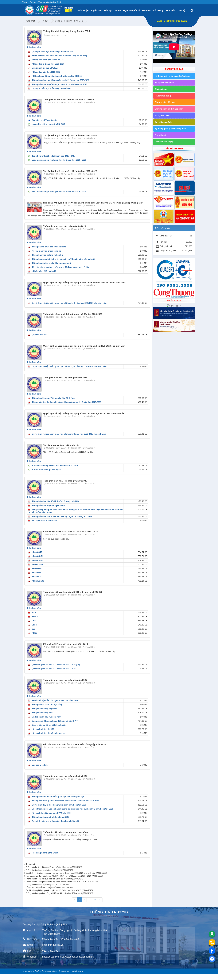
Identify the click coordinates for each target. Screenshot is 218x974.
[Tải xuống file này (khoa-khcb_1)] (29, 633)
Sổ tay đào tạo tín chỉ (164, 82)
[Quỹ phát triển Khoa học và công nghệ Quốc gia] (163, 188)
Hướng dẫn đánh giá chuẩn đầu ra (47, 60)
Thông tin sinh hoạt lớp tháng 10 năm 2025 (65, 776)
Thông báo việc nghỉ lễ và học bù (47, 255)
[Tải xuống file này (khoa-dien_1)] (29, 629)
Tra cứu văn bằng (163, 96)
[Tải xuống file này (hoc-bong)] (29, 853)
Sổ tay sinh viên (162, 115)
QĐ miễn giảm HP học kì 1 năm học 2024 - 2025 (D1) (56, 665)
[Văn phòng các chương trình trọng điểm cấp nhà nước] (163, 202)
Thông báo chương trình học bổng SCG (50, 817)
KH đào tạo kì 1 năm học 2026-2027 (48, 64)
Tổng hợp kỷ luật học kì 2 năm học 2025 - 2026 (53, 156)
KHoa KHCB (37, 564)
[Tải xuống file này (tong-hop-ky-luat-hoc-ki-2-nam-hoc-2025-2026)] (29, 156)
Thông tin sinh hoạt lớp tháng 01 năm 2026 (65, 481)
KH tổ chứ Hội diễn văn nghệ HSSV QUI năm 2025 (55, 700)
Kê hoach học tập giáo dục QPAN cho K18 (51, 813)
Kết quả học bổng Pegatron (44, 709)
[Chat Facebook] (212, 950)
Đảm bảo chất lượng (152, 10)
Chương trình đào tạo (165, 102)
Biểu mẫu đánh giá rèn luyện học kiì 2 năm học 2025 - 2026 (59, 160)
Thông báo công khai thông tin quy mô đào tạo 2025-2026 (72, 314)
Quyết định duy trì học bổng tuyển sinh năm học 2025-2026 (59, 805)
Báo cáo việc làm (40, 765)
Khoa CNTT (37, 552)
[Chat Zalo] (212, 958)
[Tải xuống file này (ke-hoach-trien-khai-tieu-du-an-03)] (29, 520)
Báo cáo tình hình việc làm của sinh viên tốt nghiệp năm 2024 (74, 744)
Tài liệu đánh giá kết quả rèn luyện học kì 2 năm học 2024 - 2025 (59, 890)
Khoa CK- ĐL (38, 556)
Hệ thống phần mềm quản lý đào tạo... (172, 76)
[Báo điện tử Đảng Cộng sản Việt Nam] (184, 216)
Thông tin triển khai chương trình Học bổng (65, 832)
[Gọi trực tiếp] (212, 942)
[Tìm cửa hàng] (212, 934)
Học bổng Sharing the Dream (45, 853)
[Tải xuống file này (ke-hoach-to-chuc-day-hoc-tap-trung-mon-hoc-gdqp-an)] (29, 813)
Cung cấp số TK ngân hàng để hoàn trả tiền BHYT (55, 721)
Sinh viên (170, 10)
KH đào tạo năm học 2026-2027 (46, 72)
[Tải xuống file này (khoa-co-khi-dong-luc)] (29, 621)
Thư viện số (160, 135)
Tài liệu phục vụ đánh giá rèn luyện (61, 445)
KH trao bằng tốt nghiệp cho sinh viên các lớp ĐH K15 (57, 76)
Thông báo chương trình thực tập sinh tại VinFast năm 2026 (59, 84)
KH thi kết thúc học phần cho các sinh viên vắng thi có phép (59, 56)
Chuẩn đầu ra (161, 89)
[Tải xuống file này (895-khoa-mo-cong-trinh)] (29, 573)
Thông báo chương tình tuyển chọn (48, 505)
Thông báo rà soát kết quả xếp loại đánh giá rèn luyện (54, 879)
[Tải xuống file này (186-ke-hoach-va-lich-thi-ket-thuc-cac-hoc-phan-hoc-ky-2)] (29, 56)
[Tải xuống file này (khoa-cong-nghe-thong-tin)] (29, 625)
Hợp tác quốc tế (131, 10)
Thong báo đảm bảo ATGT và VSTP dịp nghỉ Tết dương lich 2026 (62, 516)
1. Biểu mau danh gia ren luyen (46, 470)
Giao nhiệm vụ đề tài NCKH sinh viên (49, 725)
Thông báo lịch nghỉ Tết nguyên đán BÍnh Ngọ (53, 398)
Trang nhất (30, 21)
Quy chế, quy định (163, 122)
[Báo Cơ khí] (184, 188)
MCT (34, 612)
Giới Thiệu (83, 10)
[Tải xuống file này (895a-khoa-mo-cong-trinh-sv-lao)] (29, 577)
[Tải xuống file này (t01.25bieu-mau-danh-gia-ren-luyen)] (29, 470)
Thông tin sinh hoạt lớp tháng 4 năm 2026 (64, 226)
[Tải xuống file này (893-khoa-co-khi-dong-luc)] (29, 556)
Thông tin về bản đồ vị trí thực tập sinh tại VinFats (68, 99)
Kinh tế (35, 617)
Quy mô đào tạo (39, 335)
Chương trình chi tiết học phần (169, 109)
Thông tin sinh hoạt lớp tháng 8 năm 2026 (66, 31)
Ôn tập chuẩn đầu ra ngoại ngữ (46, 717)
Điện (34, 629)
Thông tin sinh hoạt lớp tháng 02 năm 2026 (65, 377)
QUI (81, 971)
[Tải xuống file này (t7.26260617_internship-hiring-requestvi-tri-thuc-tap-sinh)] (29, 124)
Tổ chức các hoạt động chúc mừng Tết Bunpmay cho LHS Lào (60, 267)
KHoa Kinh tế (38, 581)
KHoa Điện (37, 568)
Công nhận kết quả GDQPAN (45, 68)
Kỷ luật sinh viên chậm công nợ (46, 251)
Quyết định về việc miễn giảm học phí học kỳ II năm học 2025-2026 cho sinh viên (84, 282)
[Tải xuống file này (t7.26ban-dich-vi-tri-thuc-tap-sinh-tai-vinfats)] (29, 120)
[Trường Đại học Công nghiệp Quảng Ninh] (24, 9)
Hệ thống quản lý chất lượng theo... (171, 129)
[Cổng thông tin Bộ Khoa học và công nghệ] (184, 174)
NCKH (117, 10)
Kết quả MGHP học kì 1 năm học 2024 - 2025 (65, 644)
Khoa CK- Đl (37, 560)
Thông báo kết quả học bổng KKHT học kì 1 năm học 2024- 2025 (59, 893)
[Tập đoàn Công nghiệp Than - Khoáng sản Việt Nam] (163, 216)
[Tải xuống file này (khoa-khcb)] (29, 564)
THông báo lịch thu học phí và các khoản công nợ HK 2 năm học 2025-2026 (66, 402)
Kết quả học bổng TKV (42, 713)
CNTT (34, 625)
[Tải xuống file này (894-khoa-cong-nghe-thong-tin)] (29, 552)
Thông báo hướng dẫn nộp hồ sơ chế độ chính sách (54, 867)
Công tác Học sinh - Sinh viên (69, 21)
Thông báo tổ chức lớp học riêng (47, 704)
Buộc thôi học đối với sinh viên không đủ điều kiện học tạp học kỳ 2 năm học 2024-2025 (72, 809)
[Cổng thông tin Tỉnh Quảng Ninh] (184, 202)
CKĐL (34, 621)
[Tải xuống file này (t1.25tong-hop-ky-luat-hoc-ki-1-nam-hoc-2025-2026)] (29, 465)
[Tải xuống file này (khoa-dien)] (29, 568)
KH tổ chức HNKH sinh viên (44, 271)
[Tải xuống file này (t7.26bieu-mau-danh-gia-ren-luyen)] (29, 160)
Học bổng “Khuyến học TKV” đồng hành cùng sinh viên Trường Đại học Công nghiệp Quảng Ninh (93, 203)
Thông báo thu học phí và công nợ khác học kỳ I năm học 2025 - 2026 (62, 882)
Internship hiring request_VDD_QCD (48, 124)
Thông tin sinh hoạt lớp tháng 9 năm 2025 (49, 870)
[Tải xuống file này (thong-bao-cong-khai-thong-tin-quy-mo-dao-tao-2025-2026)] (29, 335)
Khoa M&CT (37, 573)
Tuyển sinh (96, 10)
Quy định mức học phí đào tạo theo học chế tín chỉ (55, 821)
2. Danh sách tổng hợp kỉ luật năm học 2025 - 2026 (55, 465)
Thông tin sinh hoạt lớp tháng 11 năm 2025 (65, 680)
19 (95, 900)
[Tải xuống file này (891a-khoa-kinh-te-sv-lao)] (29, 581)
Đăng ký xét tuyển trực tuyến (172, 21)
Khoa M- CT (37, 577)
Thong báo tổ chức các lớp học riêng (49, 247)
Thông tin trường (109, 912)
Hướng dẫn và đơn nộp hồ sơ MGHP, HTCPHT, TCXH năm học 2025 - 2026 (64, 876)
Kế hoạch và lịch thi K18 (43, 729)
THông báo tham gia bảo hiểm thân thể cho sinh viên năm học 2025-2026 (65, 801)
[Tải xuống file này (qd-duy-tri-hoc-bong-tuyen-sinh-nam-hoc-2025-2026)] (29, 805)
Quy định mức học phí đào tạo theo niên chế (52, 51)
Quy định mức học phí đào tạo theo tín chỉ (51, 88)
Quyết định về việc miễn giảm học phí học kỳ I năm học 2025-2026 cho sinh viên (84, 413)
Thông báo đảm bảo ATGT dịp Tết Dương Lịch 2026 (55, 501)
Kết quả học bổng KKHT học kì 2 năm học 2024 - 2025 (70, 531)
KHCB (34, 633)
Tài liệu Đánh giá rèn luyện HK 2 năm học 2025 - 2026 (70, 135)
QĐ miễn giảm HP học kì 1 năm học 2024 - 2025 (53, 669)
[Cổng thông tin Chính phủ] (163, 159)
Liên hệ (181, 10)
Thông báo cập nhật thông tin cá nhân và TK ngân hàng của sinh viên (64, 259)
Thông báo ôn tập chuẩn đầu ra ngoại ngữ (51, 263)
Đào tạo (108, 10)
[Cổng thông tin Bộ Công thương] (184, 159)
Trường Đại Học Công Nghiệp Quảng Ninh (54, 971)
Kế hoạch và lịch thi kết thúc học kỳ (48, 733)
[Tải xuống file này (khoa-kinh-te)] (29, 617)
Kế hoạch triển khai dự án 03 (45, 520)
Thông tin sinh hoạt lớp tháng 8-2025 (47, 884)
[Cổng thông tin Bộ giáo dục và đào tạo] (163, 174)
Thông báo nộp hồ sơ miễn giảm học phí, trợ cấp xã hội (58, 796)
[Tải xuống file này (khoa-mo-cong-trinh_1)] (29, 612)
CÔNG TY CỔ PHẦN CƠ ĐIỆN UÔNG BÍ (49, 887)
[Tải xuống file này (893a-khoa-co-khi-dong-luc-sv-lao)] (29, 560)
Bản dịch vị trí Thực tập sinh (45, 120)
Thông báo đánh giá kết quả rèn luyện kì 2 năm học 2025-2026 (60, 80)
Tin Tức (44, 21)
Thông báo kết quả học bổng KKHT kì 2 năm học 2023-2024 (73, 592)
